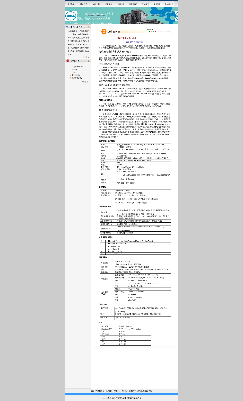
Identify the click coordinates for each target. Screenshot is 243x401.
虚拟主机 (96, 4)
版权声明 (132, 391)
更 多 (88, 57)
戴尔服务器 (169, 4)
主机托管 (121, 4)
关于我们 (148, 391)
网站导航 (71, 4)
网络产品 (117, 391)
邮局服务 (108, 4)
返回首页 (150, 30)
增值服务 (157, 4)
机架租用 (109, 391)
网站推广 (145, 4)
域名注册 (83, 4)
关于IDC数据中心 (97, 391)
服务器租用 (133, 4)
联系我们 (125, 391)
